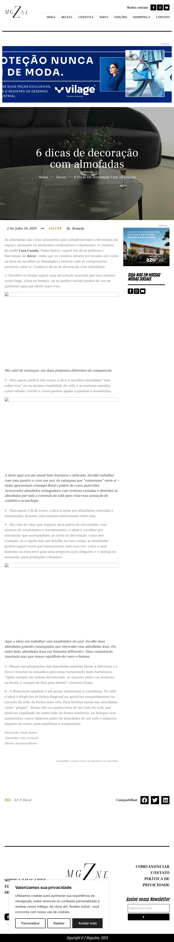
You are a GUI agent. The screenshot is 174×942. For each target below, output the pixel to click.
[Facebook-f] (153, 7)
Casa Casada (29, 250)
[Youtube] (166, 7)
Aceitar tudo (87, 923)
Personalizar (30, 923)
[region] (59, 906)
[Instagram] (160, 7)
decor (31, 256)
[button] (144, 800)
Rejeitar (59, 923)
